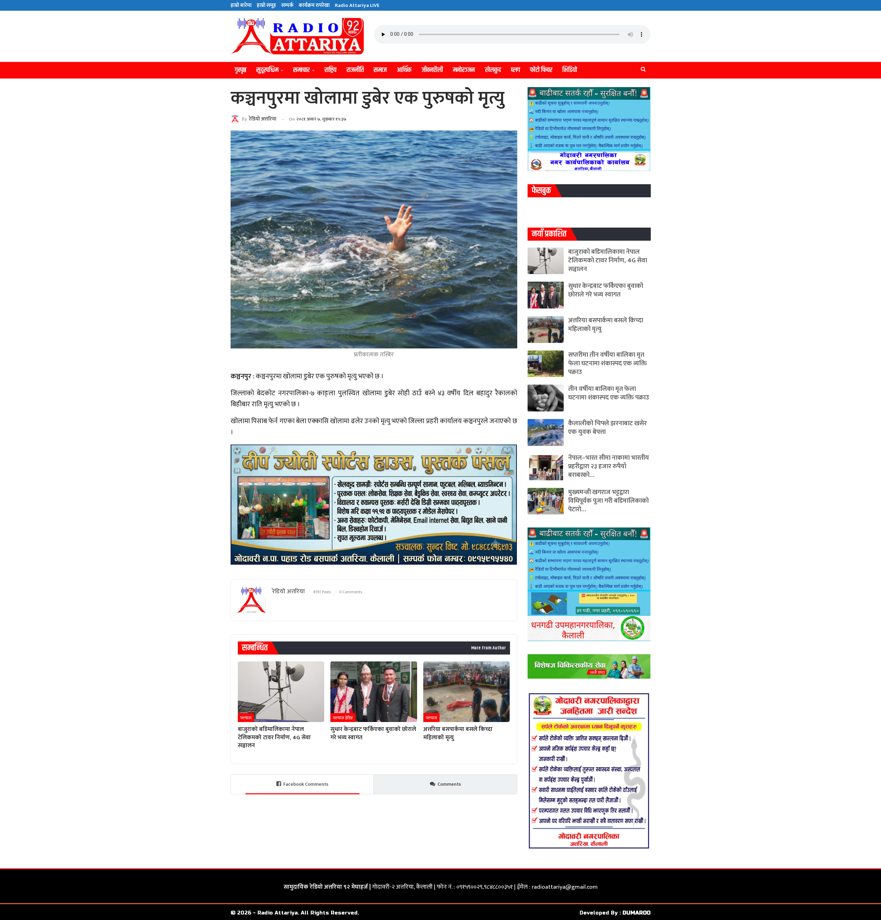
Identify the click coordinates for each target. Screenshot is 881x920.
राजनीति (355, 70)
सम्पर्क (287, 5)
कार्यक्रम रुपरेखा (314, 5)
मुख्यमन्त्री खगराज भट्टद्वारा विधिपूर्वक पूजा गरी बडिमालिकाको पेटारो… (608, 501)
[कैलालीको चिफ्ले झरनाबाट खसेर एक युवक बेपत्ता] (546, 432)
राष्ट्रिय (331, 70)
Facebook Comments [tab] (305, 784)
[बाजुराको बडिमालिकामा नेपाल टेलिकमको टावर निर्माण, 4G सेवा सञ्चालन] (281, 691)
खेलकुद (493, 70)
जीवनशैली (432, 70)
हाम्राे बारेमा (241, 5)
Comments (449, 784)
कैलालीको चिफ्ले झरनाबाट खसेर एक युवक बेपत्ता (607, 427)
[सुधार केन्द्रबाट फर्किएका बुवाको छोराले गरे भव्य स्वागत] (373, 691)
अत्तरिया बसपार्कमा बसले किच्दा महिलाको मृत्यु (605, 324)
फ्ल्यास (246, 718)
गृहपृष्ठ (240, 70)
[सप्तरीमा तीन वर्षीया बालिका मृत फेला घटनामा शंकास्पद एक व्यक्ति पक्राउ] (546, 364)
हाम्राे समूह (266, 5)
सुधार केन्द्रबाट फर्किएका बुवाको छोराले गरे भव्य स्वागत (605, 290)
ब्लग (515, 70)
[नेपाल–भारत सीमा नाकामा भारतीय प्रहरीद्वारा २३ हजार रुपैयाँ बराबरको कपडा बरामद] (546, 466)
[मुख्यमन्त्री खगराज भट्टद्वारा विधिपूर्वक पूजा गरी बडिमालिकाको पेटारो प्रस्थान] (546, 501)
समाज (380, 70)
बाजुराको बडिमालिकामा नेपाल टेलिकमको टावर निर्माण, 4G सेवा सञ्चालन (607, 260)
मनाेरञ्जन (464, 70)
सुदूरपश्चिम (267, 70)
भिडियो (569, 70)
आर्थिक (404, 70)
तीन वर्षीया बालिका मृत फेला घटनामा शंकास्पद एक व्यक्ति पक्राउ (608, 393)
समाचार (301, 70)
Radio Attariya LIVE (357, 5)
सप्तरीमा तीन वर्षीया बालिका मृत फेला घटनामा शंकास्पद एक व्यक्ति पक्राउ (607, 363)
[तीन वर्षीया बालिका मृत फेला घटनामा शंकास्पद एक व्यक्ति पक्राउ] (546, 398)
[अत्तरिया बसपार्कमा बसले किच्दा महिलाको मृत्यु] (466, 691)
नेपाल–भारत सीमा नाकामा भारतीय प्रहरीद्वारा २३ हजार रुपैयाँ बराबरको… (608, 466)
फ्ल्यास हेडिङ (343, 718)
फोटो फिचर (541, 70)
